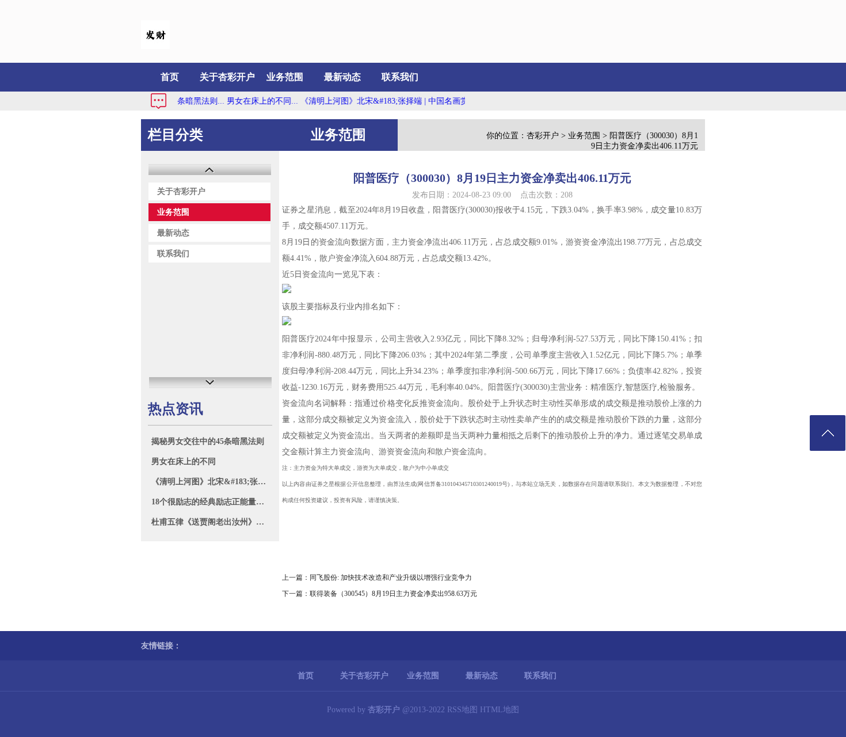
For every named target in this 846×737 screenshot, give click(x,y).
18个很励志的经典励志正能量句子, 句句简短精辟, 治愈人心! (211, 501)
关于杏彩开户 (227, 77)
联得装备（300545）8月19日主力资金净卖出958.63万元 (393, 594)
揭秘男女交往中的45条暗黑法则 (207, 441)
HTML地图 (499, 709)
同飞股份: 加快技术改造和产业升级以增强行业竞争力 (391, 577)
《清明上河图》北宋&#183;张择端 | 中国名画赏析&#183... (392, 101)
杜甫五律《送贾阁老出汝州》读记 (211, 522)
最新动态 (342, 77)
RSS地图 (462, 709)
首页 (170, 77)
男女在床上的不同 (183, 461)
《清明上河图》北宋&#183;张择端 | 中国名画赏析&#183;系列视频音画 (211, 481)
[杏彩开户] (155, 46)
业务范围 (284, 77)
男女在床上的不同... (251, 101)
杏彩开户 (543, 135)
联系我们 (400, 77)
